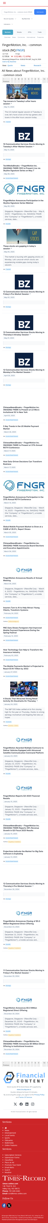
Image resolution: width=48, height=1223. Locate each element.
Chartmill (8, 122)
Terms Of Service (25, 1097)
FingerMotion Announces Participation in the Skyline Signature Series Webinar (23, 201)
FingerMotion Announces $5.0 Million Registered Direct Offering (20, 1009)
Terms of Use (5, 1217)
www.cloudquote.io (24, 1089)
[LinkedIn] (26, 1104)
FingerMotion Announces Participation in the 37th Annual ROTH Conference (23, 498)
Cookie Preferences (38, 1217)
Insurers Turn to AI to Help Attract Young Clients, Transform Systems (21, 608)
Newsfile (8, 224)
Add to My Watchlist (9, 62)
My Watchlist (26, 19)
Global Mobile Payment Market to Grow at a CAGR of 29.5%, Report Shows (23, 527)
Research (37, 65)
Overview (7, 37)
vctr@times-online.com (17, 1193)
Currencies (21, 37)
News (14, 37)
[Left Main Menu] (4, 3)
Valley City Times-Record (18, 1215)
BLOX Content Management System (17, 1219)
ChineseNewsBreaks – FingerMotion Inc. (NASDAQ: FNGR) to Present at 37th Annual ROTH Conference (22, 445)
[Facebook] (21, 1104)
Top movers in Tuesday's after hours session (19, 102)
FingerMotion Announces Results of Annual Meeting (22, 579)
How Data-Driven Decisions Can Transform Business (22, 462)
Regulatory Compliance (14, 841)
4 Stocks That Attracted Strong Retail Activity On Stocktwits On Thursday (20, 699)
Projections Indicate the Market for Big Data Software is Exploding (23, 852)
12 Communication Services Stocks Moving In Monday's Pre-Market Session (23, 371)
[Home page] (24, 1177)
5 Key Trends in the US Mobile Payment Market (21, 427)
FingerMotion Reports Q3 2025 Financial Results (21, 797)
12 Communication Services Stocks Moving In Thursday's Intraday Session (23, 333)
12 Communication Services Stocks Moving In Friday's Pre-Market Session (23, 292)
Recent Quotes (9, 19)
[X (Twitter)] (15, 1104)
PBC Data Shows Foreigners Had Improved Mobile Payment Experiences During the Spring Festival (22, 630)
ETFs (29, 32)
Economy (10, 725)
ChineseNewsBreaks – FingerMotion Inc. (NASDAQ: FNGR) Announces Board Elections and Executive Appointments (23, 545)
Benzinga (8, 159)
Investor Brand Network (12, 178)
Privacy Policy (39, 1095)
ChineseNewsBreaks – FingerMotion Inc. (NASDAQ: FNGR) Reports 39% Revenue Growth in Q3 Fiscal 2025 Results (21, 828)
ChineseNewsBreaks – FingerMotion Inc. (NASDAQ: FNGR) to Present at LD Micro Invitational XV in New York (21, 410)
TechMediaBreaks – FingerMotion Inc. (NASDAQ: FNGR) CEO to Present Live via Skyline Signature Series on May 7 (21, 168)
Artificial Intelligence (13, 621)
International (31, 37)
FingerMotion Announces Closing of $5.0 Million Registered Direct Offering (21, 922)
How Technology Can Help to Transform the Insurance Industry (23, 651)
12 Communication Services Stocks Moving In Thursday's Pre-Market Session (23, 884)
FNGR (20, 50)
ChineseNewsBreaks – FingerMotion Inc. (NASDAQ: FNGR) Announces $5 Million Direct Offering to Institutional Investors (24, 1043)
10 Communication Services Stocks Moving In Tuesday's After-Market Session (24, 145)
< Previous (6, 80)
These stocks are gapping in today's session (19, 247)
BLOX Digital (34, 1219)
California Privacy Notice (25, 1217)
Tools (39, 32)
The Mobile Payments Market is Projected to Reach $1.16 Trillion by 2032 (23, 667)
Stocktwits (8, 722)
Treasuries (40, 37)
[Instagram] (32, 1104)
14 (44, 79)
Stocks (19, 32)
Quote (10, 65)
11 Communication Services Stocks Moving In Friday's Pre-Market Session (23, 971)
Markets (8, 32)
